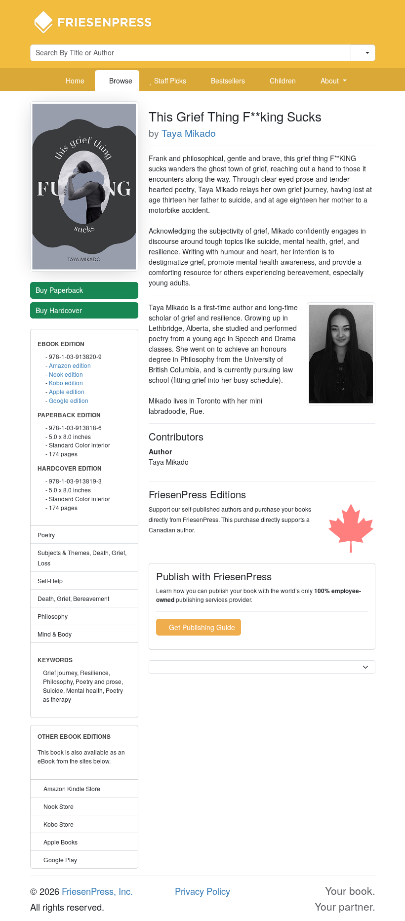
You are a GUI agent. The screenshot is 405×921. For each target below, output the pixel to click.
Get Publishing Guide (201, 627)
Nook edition (66, 374)
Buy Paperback (60, 290)
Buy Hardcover (60, 310)
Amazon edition (70, 365)
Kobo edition (66, 382)
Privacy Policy (202, 890)
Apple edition (66, 391)
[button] (330, 80)
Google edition (68, 400)
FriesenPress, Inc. (97, 890)
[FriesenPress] (99, 21)
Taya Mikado (189, 133)
